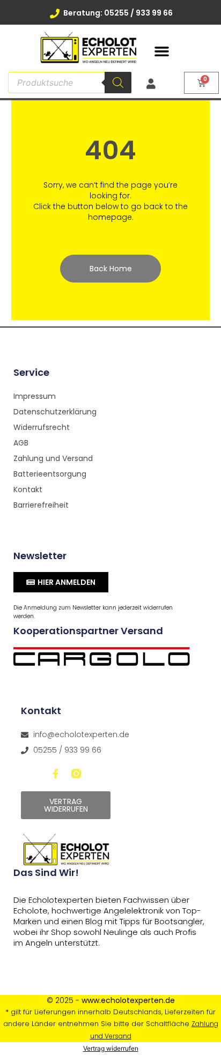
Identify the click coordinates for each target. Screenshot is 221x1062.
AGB (20, 442)
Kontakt (27, 489)
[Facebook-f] (56, 773)
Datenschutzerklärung (55, 411)
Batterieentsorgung (49, 474)
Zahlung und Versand (53, 458)
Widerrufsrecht (41, 427)
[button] (162, 51)
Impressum (34, 396)
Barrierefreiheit (41, 505)
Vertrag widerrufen (110, 1048)
